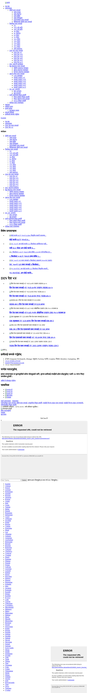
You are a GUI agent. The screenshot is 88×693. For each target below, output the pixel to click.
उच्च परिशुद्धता (18, 18)
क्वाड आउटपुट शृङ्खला (21, 70)
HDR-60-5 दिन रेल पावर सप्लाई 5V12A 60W (27, 304)
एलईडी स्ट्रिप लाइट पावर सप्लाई (53, 403)
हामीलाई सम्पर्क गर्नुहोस (12, 114)
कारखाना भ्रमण (14, 110)
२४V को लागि (18, 29)
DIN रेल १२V (18, 54)
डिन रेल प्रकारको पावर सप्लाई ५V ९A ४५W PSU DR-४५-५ (32, 337)
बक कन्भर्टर (17, 93)
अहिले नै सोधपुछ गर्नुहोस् (8, 380)
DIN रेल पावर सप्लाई (16, 51)
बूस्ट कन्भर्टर (17, 91)
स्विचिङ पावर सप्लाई (15, 24)
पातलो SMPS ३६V (20, 85)
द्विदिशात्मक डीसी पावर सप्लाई (23, 22)
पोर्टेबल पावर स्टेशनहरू (16, 103)
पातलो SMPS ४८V (20, 87)
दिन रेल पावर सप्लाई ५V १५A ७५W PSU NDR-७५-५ (30, 296)
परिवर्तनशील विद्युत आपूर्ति (8, 405)
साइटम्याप (15, 401)
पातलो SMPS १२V (20, 79)
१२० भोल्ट (17, 41)
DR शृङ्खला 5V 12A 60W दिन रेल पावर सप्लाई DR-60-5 (31, 321)
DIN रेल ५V (18, 52)
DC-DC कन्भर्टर (14, 89)
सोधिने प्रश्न (9, 106)
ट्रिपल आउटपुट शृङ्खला (21, 72)
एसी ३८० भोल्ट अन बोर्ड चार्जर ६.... (22, 248)
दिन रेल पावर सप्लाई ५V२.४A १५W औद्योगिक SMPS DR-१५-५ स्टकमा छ (37, 312)
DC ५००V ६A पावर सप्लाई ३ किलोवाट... (24, 264)
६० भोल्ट (16, 35)
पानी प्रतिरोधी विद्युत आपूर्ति (17, 95)
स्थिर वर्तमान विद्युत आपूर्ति (21, 97)
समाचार (7, 105)
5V (15, 25)
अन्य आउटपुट (18, 49)
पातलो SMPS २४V (20, 83)
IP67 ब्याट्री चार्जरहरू (16, 64)
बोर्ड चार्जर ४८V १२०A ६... (19, 239)
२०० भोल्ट (17, 45)
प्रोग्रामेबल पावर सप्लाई (21, 20)
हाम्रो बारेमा (8, 108)
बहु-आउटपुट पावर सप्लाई (17, 66)
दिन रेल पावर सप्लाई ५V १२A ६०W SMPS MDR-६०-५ (31, 287)
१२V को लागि (18, 27)
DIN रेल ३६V (18, 60)
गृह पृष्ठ (7, 6)
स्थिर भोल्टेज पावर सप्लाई (21, 99)
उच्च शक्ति (17, 16)
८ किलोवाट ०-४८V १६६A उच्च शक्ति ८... (25, 256)
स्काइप (3, 412)
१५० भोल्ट (17, 43)
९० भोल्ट (16, 37)
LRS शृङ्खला (18, 76)
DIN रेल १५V (18, 56)
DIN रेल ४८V (18, 62)
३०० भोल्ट (17, 47)
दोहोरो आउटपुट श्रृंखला (21, 68)
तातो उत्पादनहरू (6, 401)
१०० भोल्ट (17, 39)
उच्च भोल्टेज (17, 14)
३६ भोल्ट (16, 31)
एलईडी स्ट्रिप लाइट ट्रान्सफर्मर (73, 403)
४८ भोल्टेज (17, 33)
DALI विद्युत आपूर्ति (20, 101)
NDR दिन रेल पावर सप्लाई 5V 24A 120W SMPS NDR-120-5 (33, 346)
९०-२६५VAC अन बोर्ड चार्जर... (21, 273)
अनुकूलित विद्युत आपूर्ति (35, 403)
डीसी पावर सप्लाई (14, 10)
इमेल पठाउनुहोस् (6, 410)
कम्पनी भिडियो (9, 112)
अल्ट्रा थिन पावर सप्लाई (16, 74)
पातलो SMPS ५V (19, 78)
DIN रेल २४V (18, 58)
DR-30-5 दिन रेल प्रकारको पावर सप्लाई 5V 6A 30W (29, 329)
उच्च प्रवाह (17, 12)
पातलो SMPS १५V (20, 81)
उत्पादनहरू (8, 8)
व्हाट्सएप (3, 414)
